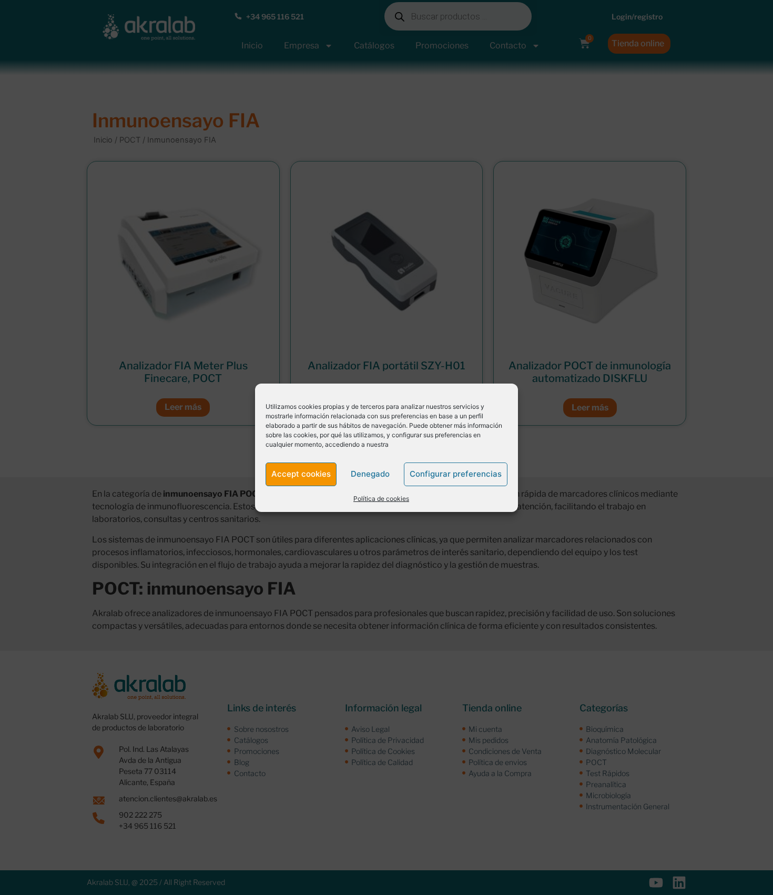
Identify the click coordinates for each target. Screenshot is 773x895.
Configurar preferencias (456, 474)
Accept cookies (301, 474)
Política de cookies (381, 498)
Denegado (370, 474)
